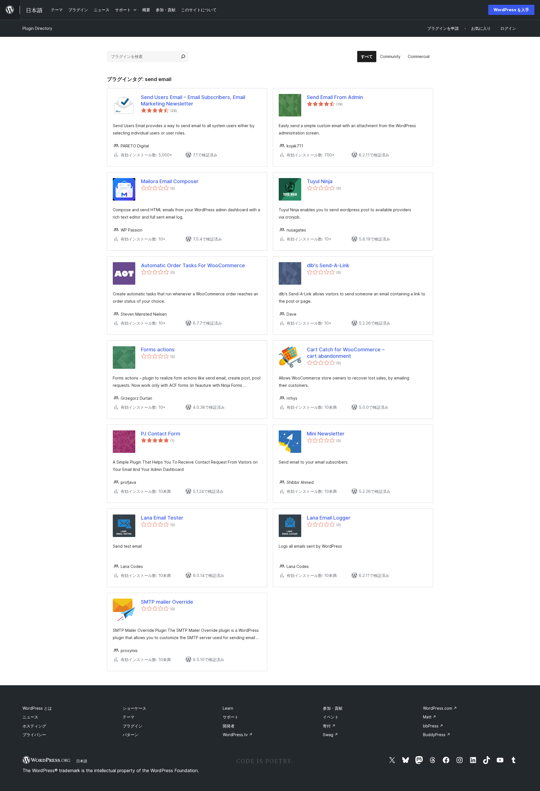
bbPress (433, 725)
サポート (230, 716)
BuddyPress (436, 734)
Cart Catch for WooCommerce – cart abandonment (345, 353)
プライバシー (34, 734)
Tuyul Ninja (319, 181)
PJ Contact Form (160, 434)
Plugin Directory (37, 28)
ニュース (30, 716)
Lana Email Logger (328, 518)
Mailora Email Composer (170, 181)
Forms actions (158, 349)
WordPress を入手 (511, 9)
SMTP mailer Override (167, 602)
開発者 (229, 725)
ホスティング (34, 725)
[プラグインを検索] (183, 56)
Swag (330, 734)
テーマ (128, 716)
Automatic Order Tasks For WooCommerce (193, 265)
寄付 (329, 725)
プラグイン (132, 725)
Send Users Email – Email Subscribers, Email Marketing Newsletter (193, 100)
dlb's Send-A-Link (328, 265)
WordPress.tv (238, 734)
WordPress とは (37, 708)
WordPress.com (440, 708)
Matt (429, 716)
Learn (228, 708)
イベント (331, 716)
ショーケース (134, 708)
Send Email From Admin (335, 97)
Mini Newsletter (326, 434)
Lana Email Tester (162, 518)
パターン (130, 734)
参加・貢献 (333, 708)
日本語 (81, 761)
